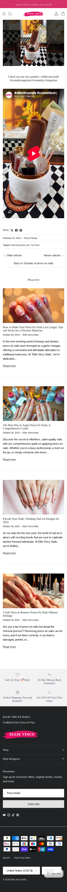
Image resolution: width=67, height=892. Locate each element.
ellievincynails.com (20, 245)
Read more (9, 365)
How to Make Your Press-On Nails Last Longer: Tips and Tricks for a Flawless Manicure (33, 329)
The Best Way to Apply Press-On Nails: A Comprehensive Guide (26, 427)
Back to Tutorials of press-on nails (33, 263)
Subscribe (33, 804)
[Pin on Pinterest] (20, 230)
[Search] (12, 14)
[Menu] (4, 14)
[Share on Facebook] (16, 230)
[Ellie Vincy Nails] (33, 14)
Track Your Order (22, 858)
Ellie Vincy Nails (19, 879)
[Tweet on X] (12, 230)
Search (6, 858)
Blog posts (33, 279)
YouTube (35, 245)
